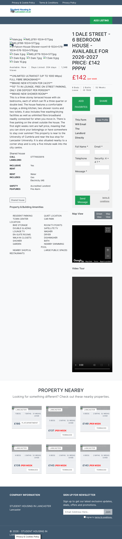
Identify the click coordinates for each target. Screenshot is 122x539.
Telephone (81, 158)
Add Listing (101, 20)
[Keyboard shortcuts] (83, 261)
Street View (99, 215)
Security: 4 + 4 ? (101, 160)
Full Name (81, 146)
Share (103, 100)
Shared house (17, 200)
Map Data (88, 261)
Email (98, 146)
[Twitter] (12, 516)
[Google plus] (23, 516)
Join (108, 511)
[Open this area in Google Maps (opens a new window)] (78, 261)
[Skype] (104, 531)
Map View (108, 215)
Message (81, 171)
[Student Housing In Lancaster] (21, 10)
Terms (96, 261)
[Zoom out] (108, 256)
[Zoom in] (108, 250)
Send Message (83, 200)
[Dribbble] (28, 516)
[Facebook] (18, 516)
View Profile (102, 120)
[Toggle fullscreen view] (108, 230)
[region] (92, 244)
